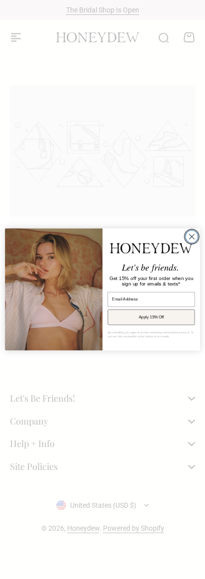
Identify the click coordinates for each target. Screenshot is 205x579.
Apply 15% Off (151, 317)
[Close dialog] (192, 237)
